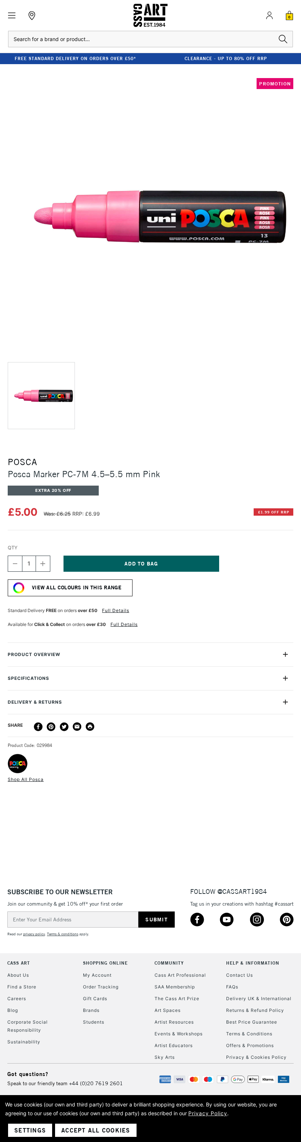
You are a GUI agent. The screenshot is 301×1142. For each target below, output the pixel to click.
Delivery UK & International (258, 998)
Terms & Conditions (249, 1033)
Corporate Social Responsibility (27, 1026)
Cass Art (18, 963)
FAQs (232, 987)
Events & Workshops (179, 1033)
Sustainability (23, 1042)
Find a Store (21, 987)
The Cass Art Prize (177, 998)
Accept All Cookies (95, 1130)
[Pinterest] (51, 726)
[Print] (90, 726)
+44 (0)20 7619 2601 (96, 1083)
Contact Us (239, 975)
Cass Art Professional (180, 975)
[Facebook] (38, 726)
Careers (16, 998)
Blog (12, 1010)
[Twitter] (64, 726)
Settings (30, 1130)
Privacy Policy (207, 1113)
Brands (91, 1010)
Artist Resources (174, 1022)
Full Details (115, 610)
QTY (13, 547)
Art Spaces (168, 1010)
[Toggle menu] (12, 15)
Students (93, 1022)
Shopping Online (105, 963)
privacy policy (34, 934)
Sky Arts (165, 1057)
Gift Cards (95, 998)
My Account (97, 975)
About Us (18, 975)
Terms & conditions (62, 934)
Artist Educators (174, 1045)
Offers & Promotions (250, 1045)
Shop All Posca (26, 779)
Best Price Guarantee (251, 1022)
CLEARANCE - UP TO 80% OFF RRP (89, 58)
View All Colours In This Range (77, 587)
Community (169, 963)
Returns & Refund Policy (255, 1010)
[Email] (77, 726)
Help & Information (252, 963)
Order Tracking (101, 987)
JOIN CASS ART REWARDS (240, 58)
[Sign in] (269, 15)
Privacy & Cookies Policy (256, 1057)
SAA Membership (175, 987)
